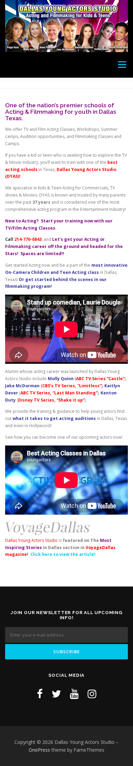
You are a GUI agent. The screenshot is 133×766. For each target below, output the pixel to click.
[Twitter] (56, 694)
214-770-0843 (28, 239)
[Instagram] (92, 694)
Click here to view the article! (62, 554)
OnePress (39, 750)
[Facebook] (40, 694)
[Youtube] (74, 694)
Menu (121, 65)
